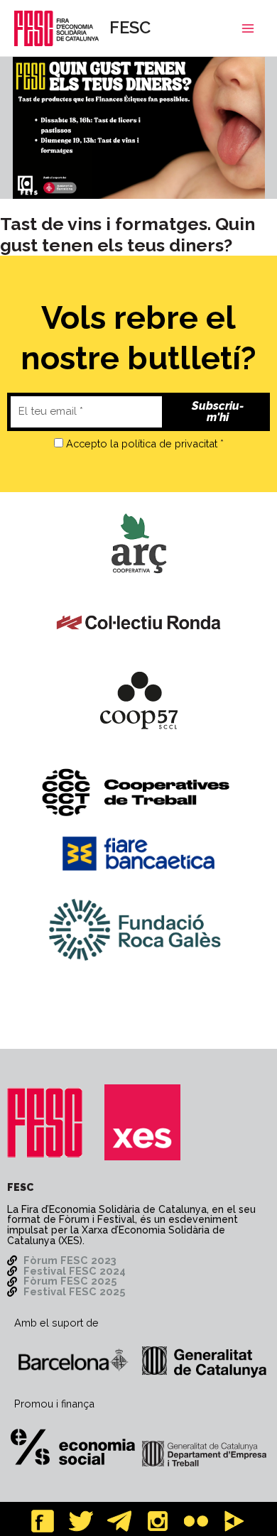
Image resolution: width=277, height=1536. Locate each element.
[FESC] (45, 1122)
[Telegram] (119, 1521)
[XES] (142, 1122)
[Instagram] (158, 1521)
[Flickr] (196, 1521)
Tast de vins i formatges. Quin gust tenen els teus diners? (127, 234)
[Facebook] (43, 1521)
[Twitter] (81, 1521)
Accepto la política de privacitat (141, 443)
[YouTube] (234, 1521)
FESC (130, 28)
